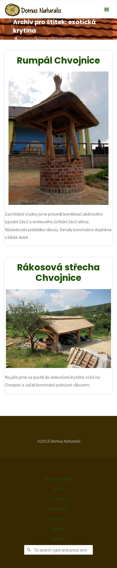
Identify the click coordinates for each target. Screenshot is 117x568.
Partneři (58, 529)
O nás (58, 489)
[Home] (16, 38)
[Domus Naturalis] (33, 9)
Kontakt (58, 539)
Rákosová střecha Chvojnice (58, 272)
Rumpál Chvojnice (58, 60)
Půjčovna (58, 519)
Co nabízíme (58, 499)
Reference (58, 509)
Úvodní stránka (58, 479)
